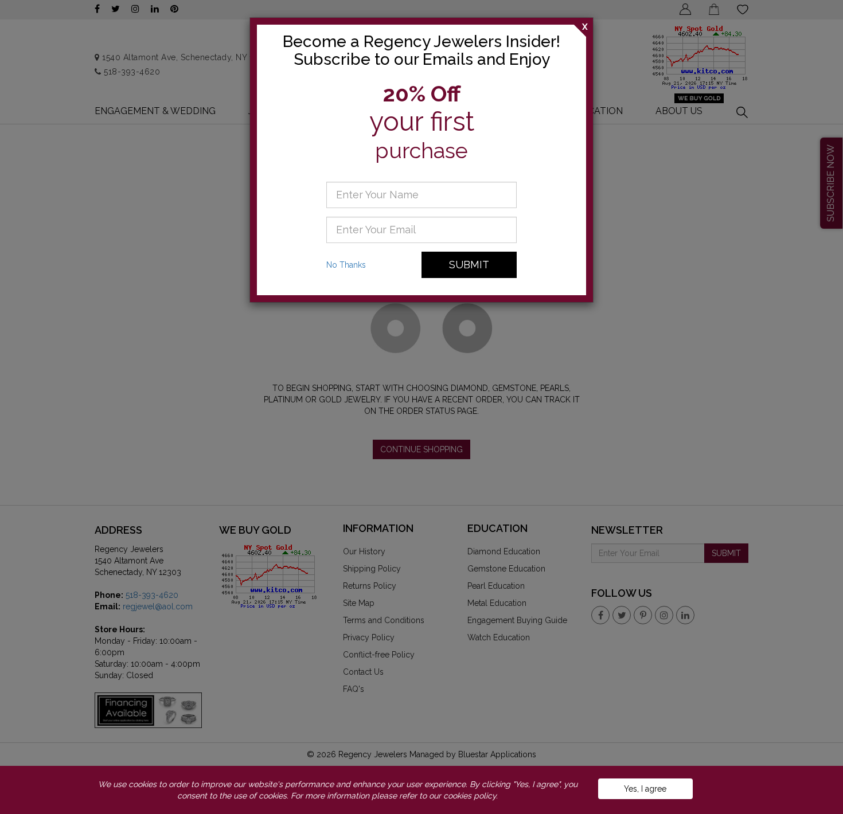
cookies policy (469, 795)
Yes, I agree (645, 788)
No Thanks (346, 264)
